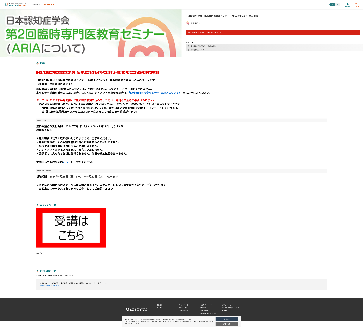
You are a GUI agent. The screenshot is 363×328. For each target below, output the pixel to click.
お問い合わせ (204, 310)
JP (332, 5)
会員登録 (159, 305)
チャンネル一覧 (183, 305)
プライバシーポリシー (228, 305)
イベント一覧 (183, 308)
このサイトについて (206, 305)
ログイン (356, 6)
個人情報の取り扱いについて (230, 308)
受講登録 (210, 32)
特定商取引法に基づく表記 (208, 313)
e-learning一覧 (183, 310)
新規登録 (347, 6)
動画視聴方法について (196, 50)
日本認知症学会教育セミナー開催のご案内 (202, 46)
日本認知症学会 (195, 23)
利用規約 (224, 310)
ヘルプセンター (36, 5)
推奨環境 (203, 308)
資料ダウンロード (49, 5)
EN (337, 5)
